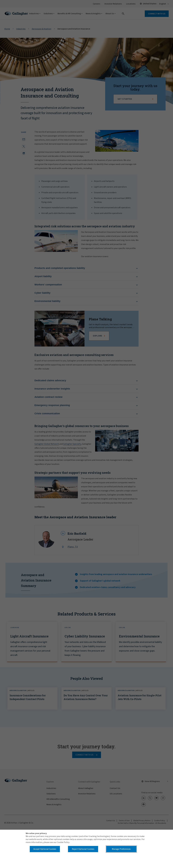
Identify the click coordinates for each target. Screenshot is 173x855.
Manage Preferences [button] (121, 849)
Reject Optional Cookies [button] (83, 849)
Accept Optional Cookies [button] (44, 849)
